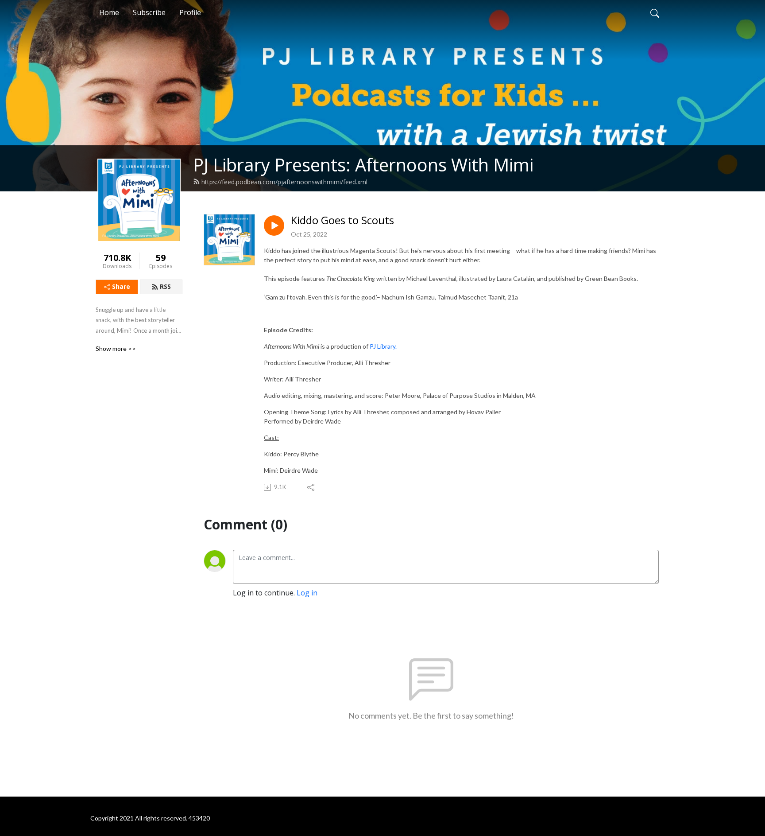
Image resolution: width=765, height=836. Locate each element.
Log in (307, 593)
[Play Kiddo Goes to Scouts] (274, 225)
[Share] (311, 487)
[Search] (655, 12)
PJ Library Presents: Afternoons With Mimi (363, 164)
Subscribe (149, 12)
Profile (190, 12)
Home (109, 12)
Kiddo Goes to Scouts (342, 220)
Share (121, 286)
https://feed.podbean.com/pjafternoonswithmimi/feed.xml (284, 182)
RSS (165, 286)
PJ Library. (383, 346)
